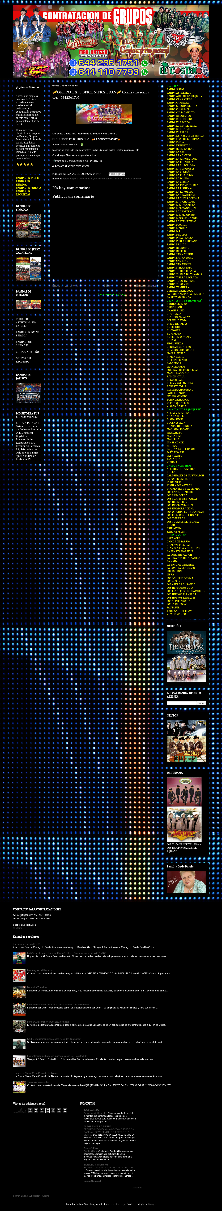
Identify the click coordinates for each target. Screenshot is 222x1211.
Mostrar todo (137, 1188)
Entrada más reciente (65, 285)
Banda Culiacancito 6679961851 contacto (48, 1021)
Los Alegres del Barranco (39, 970)
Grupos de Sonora (103, 178)
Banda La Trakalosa (37, 987)
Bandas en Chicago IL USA (27, 944)
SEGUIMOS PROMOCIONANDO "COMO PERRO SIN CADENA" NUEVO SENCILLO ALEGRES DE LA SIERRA (109, 1132)
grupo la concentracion (81, 178)
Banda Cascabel (92, 1181)
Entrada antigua (146, 285)
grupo (66, 178)
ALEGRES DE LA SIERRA (97, 1126)
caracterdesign (118, 1204)
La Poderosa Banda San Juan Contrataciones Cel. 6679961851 (59, 1004)
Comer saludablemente (95, 1113)
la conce (118, 178)
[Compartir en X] (117, 174)
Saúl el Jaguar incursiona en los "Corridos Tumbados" (54, 1039)
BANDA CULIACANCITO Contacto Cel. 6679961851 (109, 1167)
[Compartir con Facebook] (120, 174)
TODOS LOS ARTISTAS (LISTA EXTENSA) (26, 322)
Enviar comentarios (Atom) (111, 294)
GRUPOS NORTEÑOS (28, 352)
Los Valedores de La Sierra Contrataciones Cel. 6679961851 (57, 1056)
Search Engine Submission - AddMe (31, 1195)
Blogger (152, 1204)
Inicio (107, 285)
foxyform (17, 928)
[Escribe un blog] (113, 174)
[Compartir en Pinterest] (123, 174)
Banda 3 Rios (91, 1148)
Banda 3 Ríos (90, 1151)
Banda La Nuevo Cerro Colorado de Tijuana (36, 1073)
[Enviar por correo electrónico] (110, 174)
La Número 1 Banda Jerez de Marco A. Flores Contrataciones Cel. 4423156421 (66, 953)
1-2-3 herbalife (91, 1110)
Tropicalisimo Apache (38, 1082)
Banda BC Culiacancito (96, 1164)
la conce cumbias (133, 178)
